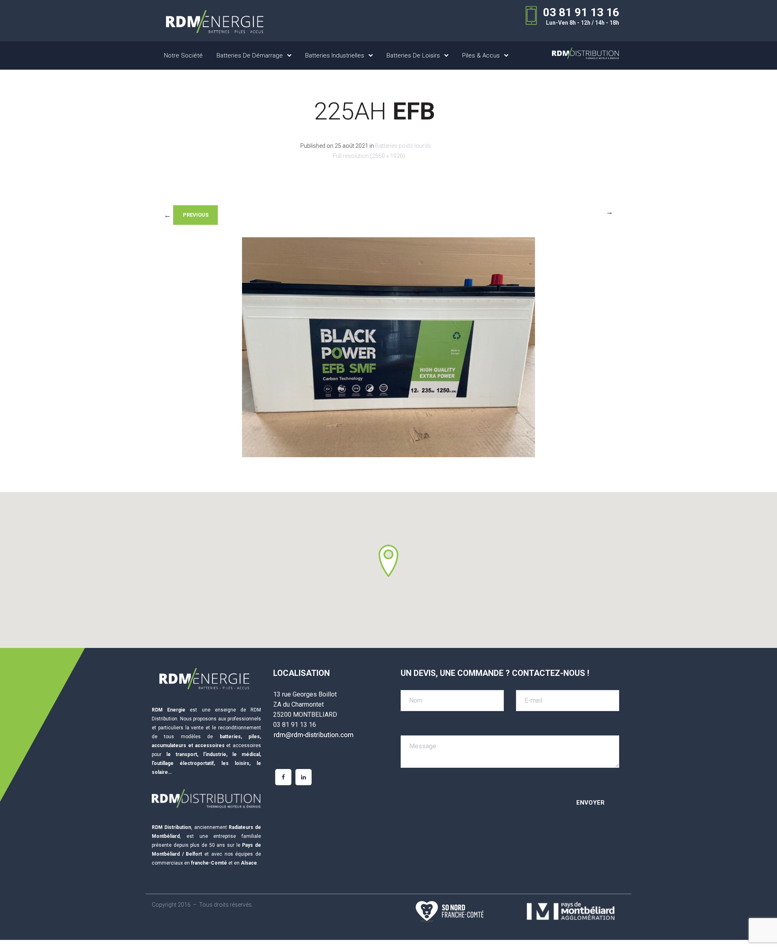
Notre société (183, 55)
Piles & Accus (481, 55)
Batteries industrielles (334, 55)
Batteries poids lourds (403, 146)
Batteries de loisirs (413, 55)
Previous (195, 215)
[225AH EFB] (388, 454)
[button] (388, 561)
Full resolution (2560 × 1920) (369, 156)
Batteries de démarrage (250, 55)
